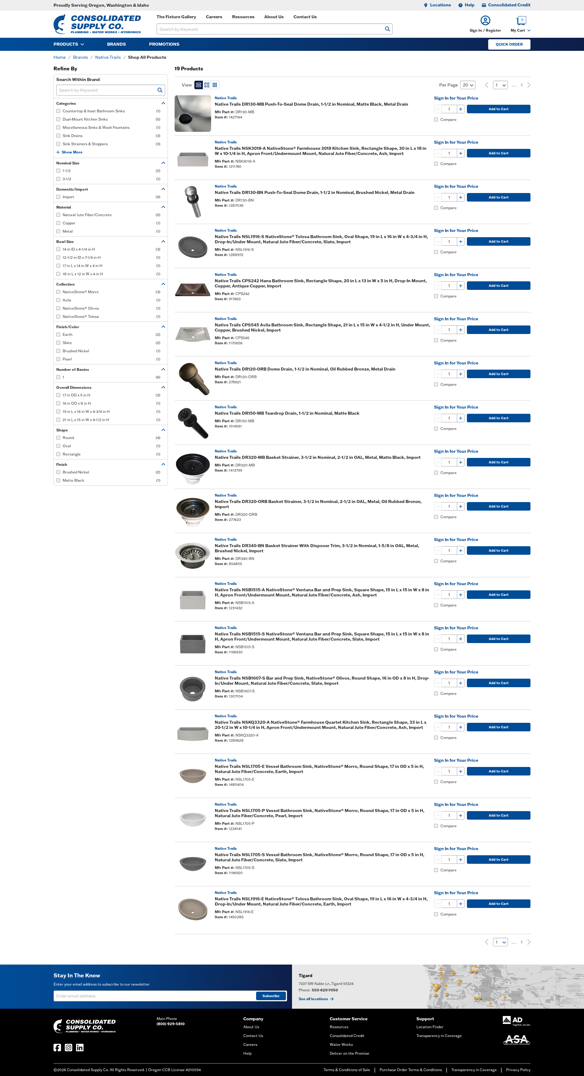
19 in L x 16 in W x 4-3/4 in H (111, 411)
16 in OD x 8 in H (111, 403)
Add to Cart (499, 109)
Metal (111, 231)
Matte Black (111, 480)
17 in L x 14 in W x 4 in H (111, 265)
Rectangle (111, 454)
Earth (111, 334)
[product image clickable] (193, 113)
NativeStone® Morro (111, 292)
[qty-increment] (460, 109)
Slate (111, 342)
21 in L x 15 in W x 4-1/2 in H (111, 419)
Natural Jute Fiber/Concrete (111, 215)
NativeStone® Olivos (111, 308)
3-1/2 (111, 179)
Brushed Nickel (111, 351)
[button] (485, 24)
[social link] (57, 1047)
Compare (448, 119)
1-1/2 (111, 170)
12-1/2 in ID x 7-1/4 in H (111, 257)
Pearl (111, 359)
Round (111, 437)
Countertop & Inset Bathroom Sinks (111, 111)
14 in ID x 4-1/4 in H (111, 249)
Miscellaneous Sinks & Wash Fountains (111, 127)
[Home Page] (97, 24)
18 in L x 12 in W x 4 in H (111, 274)
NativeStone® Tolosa (111, 316)
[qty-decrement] (438, 109)
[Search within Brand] (160, 90)
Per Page (448, 85)
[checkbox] (58, 111)
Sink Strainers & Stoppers (111, 144)
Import (111, 197)
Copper (111, 223)
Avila (111, 300)
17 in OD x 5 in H (111, 395)
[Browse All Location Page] (438, 987)
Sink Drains (111, 135)
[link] (486, 85)
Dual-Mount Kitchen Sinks (111, 119)
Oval (111, 446)
